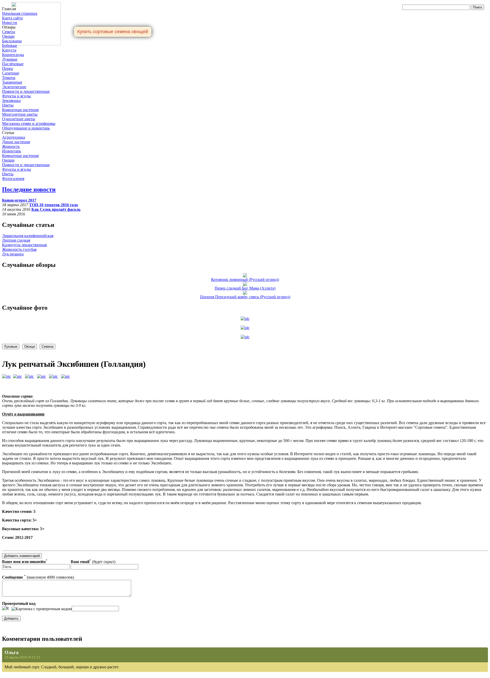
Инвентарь (11, 151)
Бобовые (9, 45)
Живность (11, 146)
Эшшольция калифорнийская (27, 235)
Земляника (11, 100)
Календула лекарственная (24, 245)
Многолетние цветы (20, 114)
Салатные (10, 73)
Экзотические (14, 87)
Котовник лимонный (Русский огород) (245, 279)
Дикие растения (16, 142)
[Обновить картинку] (5, 608)
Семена (8, 32)
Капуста (9, 50)
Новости (9, 22)
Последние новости (29, 189)
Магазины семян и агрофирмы (28, 123)
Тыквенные (12, 82)
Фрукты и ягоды (16, 96)
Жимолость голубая (19, 249)
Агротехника (13, 137)
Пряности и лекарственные (26, 91)
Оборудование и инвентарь (26, 128)
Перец (7, 68)
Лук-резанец (13, 254)
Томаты (8, 77)
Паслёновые (12, 64)
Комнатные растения (20, 110)
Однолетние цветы (18, 119)
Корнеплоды (13, 55)
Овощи (8, 36)
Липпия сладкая (16, 240)
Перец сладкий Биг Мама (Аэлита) (245, 288)
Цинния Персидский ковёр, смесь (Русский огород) (245, 297)
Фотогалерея (13, 178)
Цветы (8, 105)
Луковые (9, 59)
